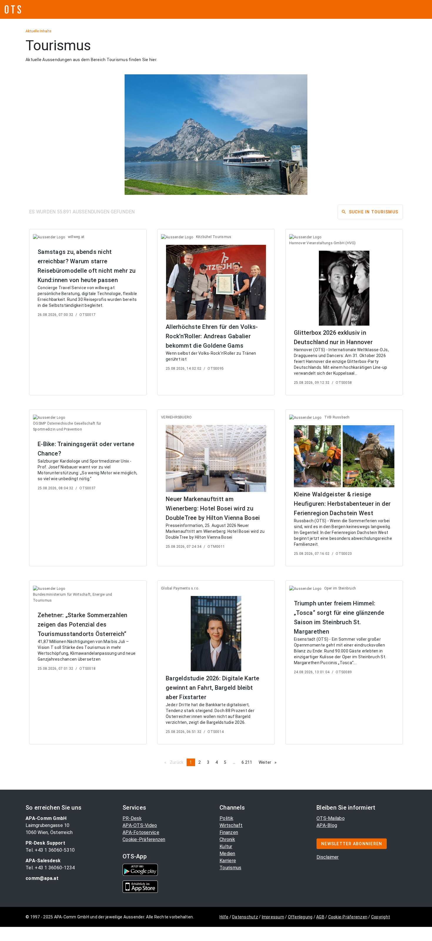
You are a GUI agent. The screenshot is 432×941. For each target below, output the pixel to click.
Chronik (227, 839)
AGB (320, 917)
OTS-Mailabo (331, 818)
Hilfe (224, 917)
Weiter (269, 762)
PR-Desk (132, 818)
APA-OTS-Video (140, 825)
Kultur (226, 846)
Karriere (228, 860)
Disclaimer (328, 857)
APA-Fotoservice (141, 832)
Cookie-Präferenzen (144, 839)
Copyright (380, 917)
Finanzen (229, 832)
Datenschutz (245, 917)
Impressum (273, 917)
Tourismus (230, 867)
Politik (226, 818)
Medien (227, 853)
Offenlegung (300, 917)
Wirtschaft (231, 825)
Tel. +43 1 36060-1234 (50, 867)
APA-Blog (327, 825)
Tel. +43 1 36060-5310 (50, 850)
